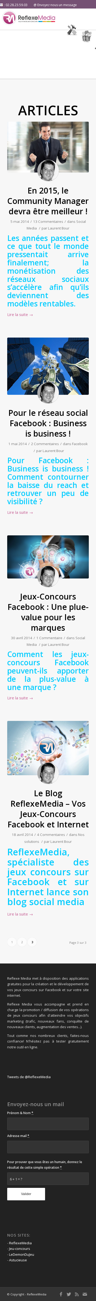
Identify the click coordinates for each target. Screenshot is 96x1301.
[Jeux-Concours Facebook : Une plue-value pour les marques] (48, 556)
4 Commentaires (51, 834)
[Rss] (77, 1294)
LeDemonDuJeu (21, 1254)
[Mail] (85, 1294)
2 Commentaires (45, 443)
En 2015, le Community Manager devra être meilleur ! (48, 201)
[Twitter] (69, 1294)
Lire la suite (20, 314)
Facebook (80, 443)
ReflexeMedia (20, 1243)
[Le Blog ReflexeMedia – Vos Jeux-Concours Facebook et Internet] (48, 748)
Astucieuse (18, 1260)
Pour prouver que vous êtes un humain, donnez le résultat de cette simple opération (44, 1165)
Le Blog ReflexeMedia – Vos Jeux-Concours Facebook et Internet (48, 809)
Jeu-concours (19, 1248)
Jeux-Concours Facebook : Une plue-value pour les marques (48, 612)
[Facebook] (61, 1294)
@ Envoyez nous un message (55, 5)
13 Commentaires (48, 221)
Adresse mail (18, 1136)
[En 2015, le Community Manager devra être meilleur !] (48, 147)
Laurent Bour (58, 228)
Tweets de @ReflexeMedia (29, 1076)
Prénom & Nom (20, 1113)
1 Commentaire (49, 637)
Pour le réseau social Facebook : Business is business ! (48, 423)
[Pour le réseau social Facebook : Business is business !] (48, 366)
